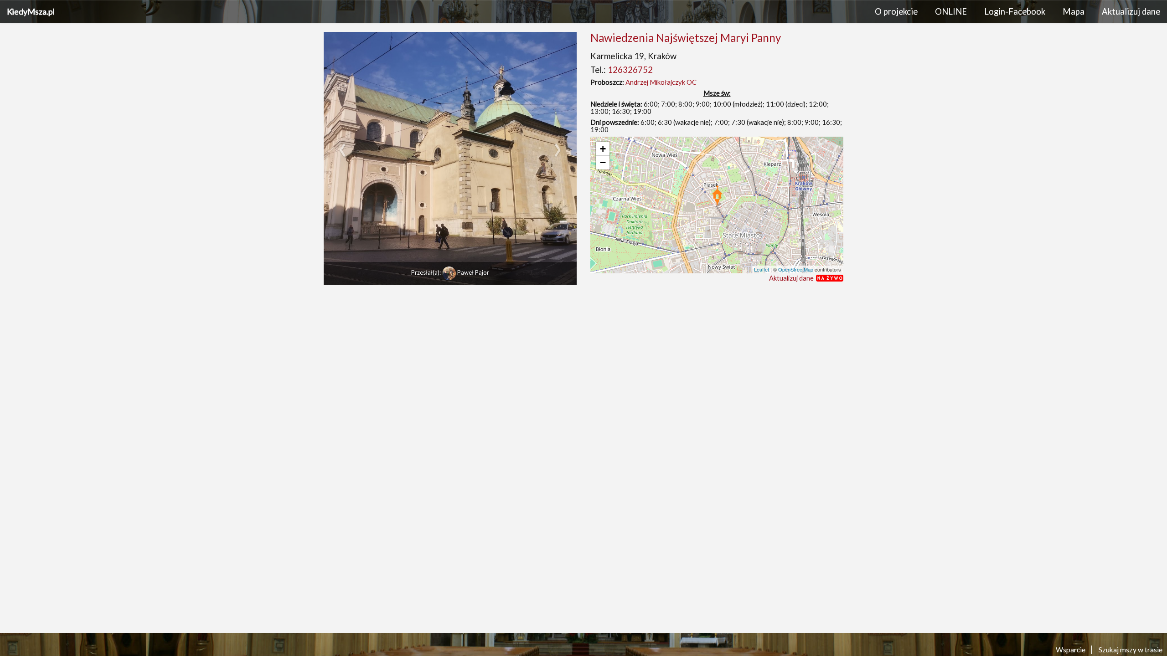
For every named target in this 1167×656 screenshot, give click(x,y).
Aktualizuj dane (1131, 11)
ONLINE (951, 11)
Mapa (1073, 11)
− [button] (603, 162)
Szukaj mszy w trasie (1130, 649)
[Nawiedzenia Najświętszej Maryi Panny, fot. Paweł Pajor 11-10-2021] (450, 158)
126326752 (630, 70)
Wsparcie (1071, 649)
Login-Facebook (1014, 11)
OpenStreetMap (795, 269)
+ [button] (603, 148)
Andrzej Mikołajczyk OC (661, 82)
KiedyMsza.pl (31, 11)
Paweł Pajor (473, 272)
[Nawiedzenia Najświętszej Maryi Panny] (717, 195)
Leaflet (761, 269)
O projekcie (896, 11)
